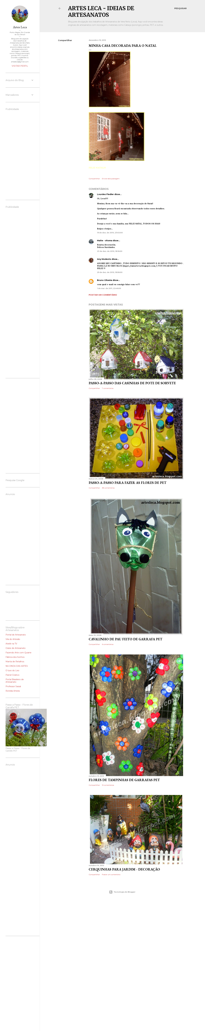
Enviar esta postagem (111, 179)
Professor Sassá (13, 686)
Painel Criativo (12, 675)
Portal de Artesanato (16, 634)
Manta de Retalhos (15, 661)
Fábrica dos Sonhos (15, 657)
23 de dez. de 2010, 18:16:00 (109, 251)
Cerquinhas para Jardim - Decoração (124, 869)
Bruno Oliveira (104, 280)
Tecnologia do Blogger (124, 892)
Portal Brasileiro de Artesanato (15, 680)
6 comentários (107, 644)
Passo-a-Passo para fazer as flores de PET (127, 483)
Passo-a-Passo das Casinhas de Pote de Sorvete (132, 383)
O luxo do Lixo (12, 670)
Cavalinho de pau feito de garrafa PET (125, 639)
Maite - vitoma (104, 240)
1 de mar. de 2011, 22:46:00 (109, 288)
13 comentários (108, 785)
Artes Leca (20, 27)
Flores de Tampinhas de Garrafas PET (124, 780)
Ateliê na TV (11, 643)
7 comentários (107, 388)
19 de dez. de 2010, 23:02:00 (110, 233)
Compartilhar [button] (65, 40)
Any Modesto (104, 259)
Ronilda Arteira (13, 691)
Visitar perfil (20, 66)
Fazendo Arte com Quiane (18, 652)
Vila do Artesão (13, 639)
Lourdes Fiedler (105, 194)
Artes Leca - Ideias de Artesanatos (101, 11)
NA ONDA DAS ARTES (17, 666)
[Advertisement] (122, 920)
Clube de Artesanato (16, 648)
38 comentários (108, 488)
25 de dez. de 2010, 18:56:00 (109, 272)
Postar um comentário (103, 295)
